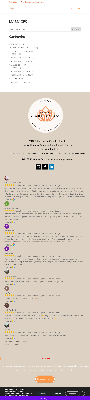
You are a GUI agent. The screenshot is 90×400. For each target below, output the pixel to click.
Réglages (72, 393)
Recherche (76, 29)
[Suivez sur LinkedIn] (51, 167)
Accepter (43, 393)
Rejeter (58, 393)
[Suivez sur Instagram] (38, 167)
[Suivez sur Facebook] (45, 167)
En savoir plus (43, 378)
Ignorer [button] (48, 398)
